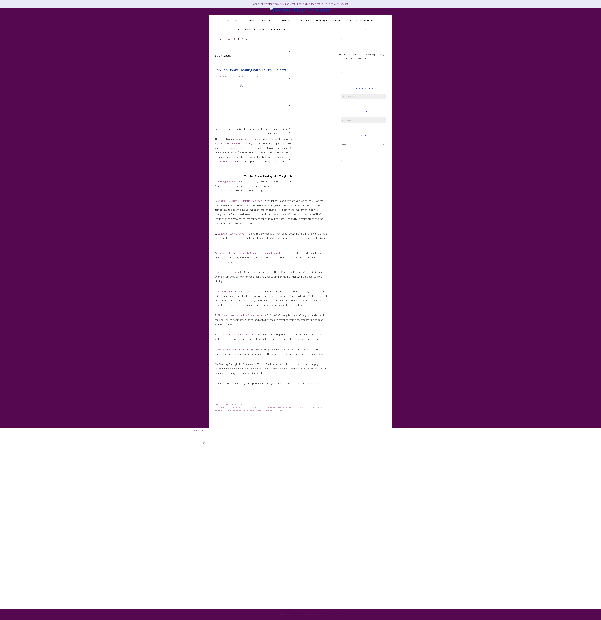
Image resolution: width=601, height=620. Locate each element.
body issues (282, 407)
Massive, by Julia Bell (229, 272)
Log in (334, 614)
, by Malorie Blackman (239, 200)
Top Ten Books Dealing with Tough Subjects (250, 70)
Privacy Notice (199, 430)
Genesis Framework (309, 614)
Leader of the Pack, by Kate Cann (236, 334)
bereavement (239, 407)
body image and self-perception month (261, 407)
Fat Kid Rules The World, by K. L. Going (239, 291)
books (298, 407)
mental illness (220, 410)
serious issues (249, 410)
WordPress (325, 614)
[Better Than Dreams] (300, 9)
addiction (230, 407)
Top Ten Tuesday (253, 138)
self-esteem (238, 410)
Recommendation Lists (234, 404)
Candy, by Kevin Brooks (230, 233)
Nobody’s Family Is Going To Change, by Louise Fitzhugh (249, 252)
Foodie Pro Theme (289, 614)
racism (229, 410)
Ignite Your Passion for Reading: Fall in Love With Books (315, 3)
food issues (317, 407)
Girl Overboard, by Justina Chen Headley (240, 315)
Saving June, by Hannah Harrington (237, 349)
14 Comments (255, 76)
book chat (291, 407)
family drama (306, 407)
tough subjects (276, 410)
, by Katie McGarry (237, 181)
